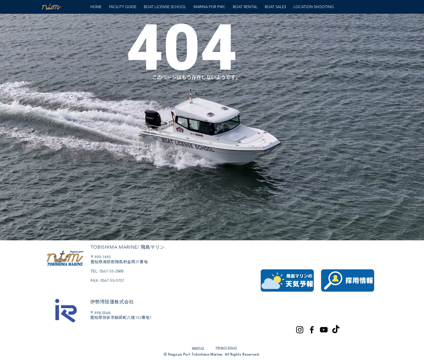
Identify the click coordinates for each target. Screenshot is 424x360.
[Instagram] (300, 329)
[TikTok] (336, 329)
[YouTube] (324, 329)
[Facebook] (312, 329)
